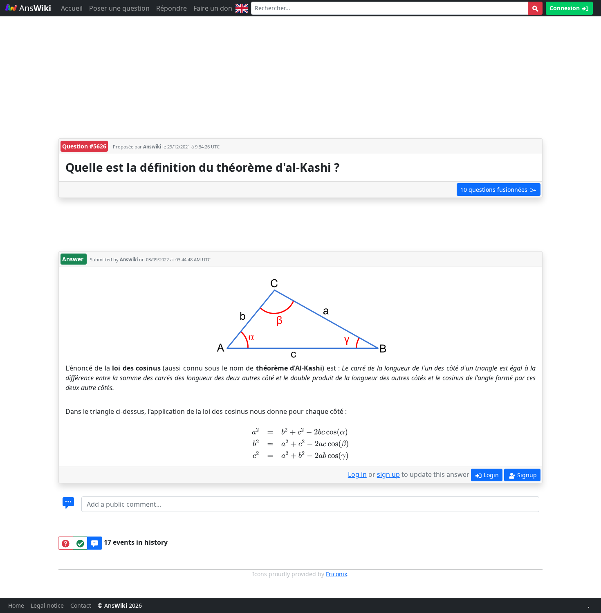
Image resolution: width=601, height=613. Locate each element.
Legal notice (47, 605)
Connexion (565, 8)
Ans (34, 7)
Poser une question (119, 8)
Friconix (336, 574)
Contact (80, 605)
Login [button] (490, 475)
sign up (388, 474)
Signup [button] (526, 475)
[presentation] (300, 443)
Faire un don (212, 8)
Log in (357, 474)
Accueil (72, 8)
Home (16, 605)
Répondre (171, 8)
